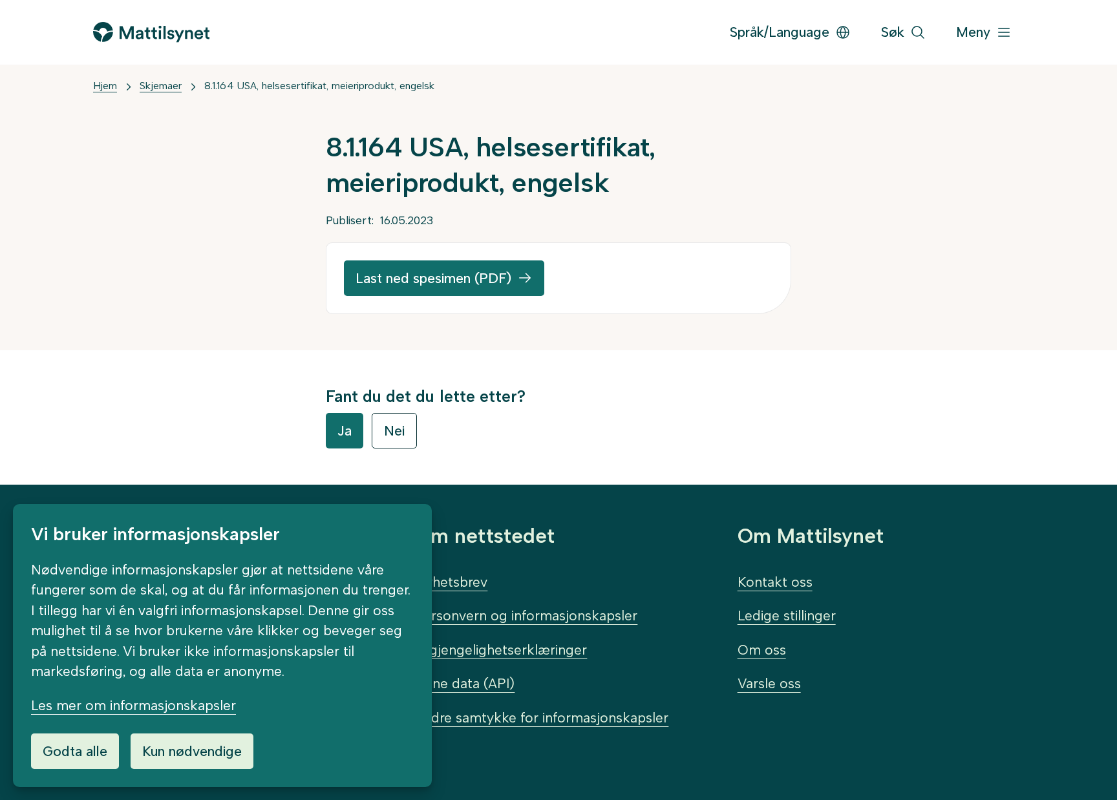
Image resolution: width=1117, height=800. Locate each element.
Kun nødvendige (192, 751)
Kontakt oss (775, 582)
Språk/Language (779, 32)
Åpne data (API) (465, 683)
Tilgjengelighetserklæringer (501, 650)
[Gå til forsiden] (151, 32)
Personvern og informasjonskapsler (526, 615)
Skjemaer (161, 85)
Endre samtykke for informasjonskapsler (541, 718)
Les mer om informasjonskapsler (133, 705)
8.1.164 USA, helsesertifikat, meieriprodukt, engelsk (319, 85)
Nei (394, 431)
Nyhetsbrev (451, 582)
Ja (344, 431)
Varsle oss (769, 683)
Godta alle (75, 751)
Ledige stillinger (787, 615)
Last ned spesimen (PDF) (433, 278)
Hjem (105, 85)
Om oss (762, 650)
